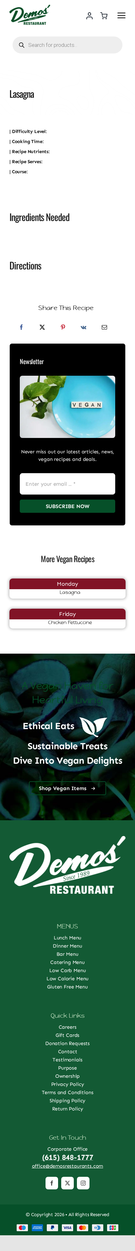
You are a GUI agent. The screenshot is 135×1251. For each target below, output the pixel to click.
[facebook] (52, 1183)
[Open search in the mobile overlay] (67, 45)
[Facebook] (21, 327)
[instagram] (83, 1183)
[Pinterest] (63, 327)
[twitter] (67, 1183)
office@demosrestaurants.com (67, 1166)
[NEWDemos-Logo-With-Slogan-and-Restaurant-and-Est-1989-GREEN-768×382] (29, 7)
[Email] (104, 327)
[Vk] (83, 327)
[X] (42, 327)
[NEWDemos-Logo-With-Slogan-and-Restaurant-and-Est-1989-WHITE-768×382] (67, 838)
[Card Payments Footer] (67, 1226)
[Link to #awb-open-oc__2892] (121, 15)
